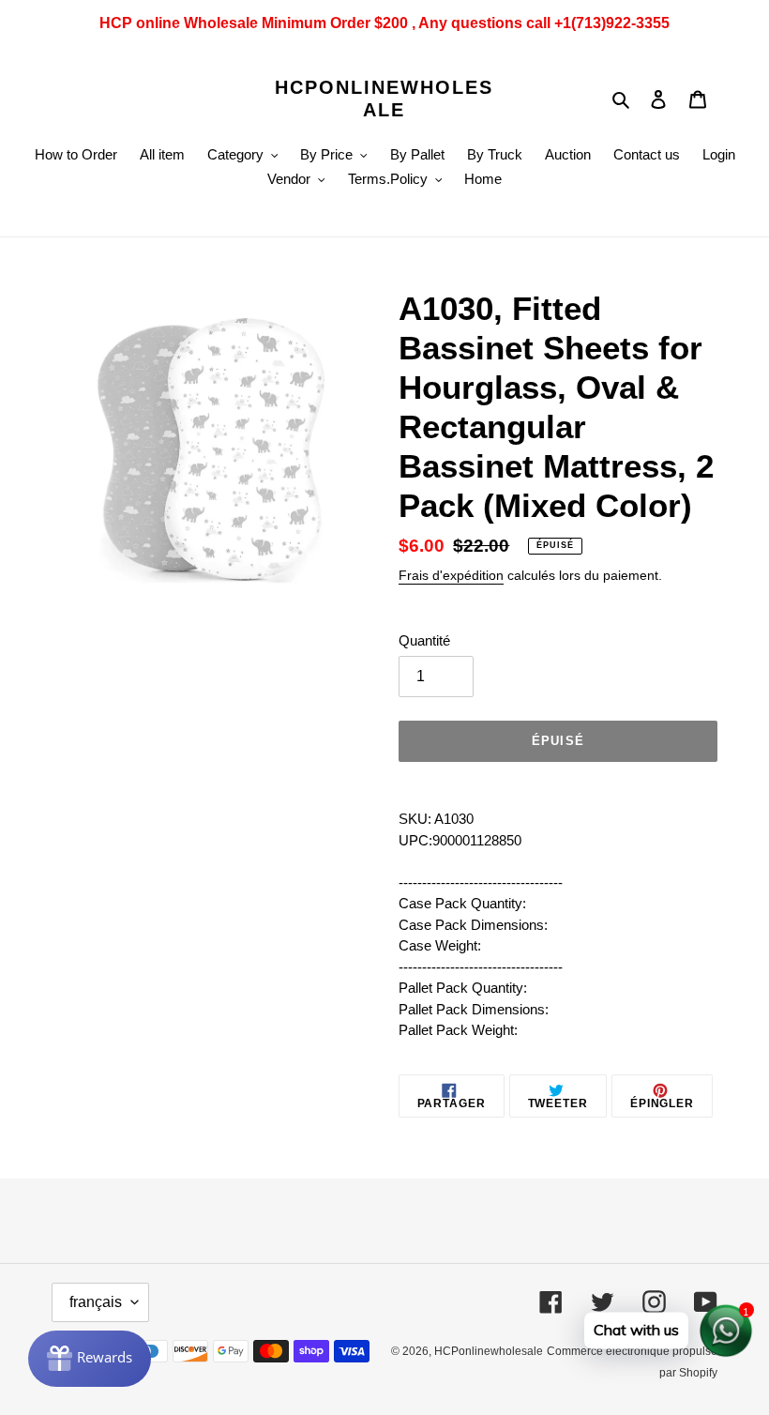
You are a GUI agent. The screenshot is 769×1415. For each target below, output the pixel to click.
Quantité (424, 640)
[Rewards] (89, 1359)
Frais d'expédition (451, 575)
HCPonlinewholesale (384, 98)
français (95, 1302)
